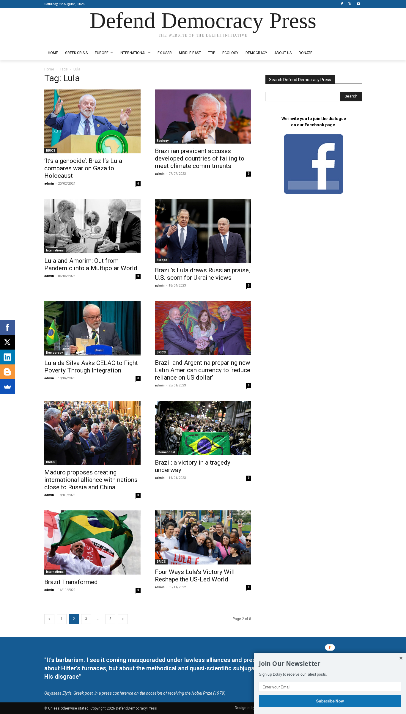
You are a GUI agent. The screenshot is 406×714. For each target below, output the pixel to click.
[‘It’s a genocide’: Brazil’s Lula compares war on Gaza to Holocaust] (92, 121)
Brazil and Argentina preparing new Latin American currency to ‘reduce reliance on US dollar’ (202, 370)
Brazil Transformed (71, 582)
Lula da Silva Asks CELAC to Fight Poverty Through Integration (91, 366)
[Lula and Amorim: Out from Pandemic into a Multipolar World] (92, 226)
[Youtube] (358, 4)
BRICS (50, 150)
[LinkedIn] (7, 357)
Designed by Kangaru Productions (67, 41)
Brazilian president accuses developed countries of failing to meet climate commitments (199, 158)
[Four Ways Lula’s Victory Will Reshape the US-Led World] (203, 537)
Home (49, 69)
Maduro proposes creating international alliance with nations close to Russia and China (91, 480)
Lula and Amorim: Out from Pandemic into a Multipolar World (90, 264)
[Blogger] (7, 371)
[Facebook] (342, 4)
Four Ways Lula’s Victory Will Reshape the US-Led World (195, 575)
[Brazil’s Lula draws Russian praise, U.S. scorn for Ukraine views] (203, 231)
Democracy (54, 352)
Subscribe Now (330, 700)
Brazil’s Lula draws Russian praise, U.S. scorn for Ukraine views (202, 274)
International (55, 250)
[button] (330, 663)
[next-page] (123, 619)
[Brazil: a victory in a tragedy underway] (203, 428)
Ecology (163, 140)
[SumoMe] (7, 386)
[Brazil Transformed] (92, 542)
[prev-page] (49, 619)
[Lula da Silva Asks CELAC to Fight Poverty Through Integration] (92, 328)
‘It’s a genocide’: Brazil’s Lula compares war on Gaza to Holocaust (83, 168)
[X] (350, 4)
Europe (162, 260)
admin (49, 183)
